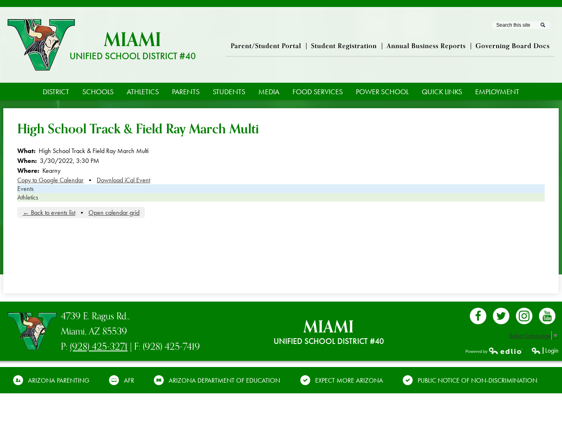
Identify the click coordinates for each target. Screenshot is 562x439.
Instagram (524, 316)
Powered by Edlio (494, 350)
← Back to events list (49, 212)
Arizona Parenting (58, 380)
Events (25, 188)
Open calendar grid (113, 212)
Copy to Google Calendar (50, 180)
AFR (129, 380)
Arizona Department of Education (224, 380)
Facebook (478, 316)
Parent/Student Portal (266, 46)
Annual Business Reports (426, 46)
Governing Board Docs (513, 46)
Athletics (27, 197)
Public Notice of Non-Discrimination (477, 380)
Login (545, 350)
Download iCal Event (123, 180)
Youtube (547, 316)
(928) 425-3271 (99, 346)
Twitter (501, 316)
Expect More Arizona (349, 380)
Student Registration (344, 46)
